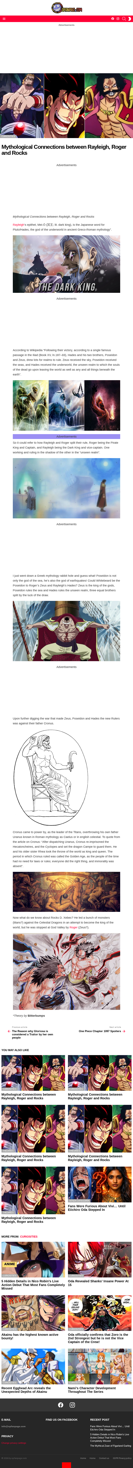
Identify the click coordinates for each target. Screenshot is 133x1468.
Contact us (104, 1458)
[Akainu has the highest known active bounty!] (33, 1313)
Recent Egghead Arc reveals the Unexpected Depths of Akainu (26, 1390)
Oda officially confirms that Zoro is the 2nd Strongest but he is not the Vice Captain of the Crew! (98, 1338)
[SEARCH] (124, 19)
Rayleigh (18, 224)
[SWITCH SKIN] (130, 19)
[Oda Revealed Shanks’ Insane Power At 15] (100, 1259)
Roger (74, 927)
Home (83, 1458)
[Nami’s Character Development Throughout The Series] (100, 1366)
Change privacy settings (13, 1443)
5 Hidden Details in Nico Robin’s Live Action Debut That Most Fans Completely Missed (33, 1284)
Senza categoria (79, 1200)
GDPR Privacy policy (122, 1458)
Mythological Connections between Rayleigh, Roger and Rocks (28, 1096)
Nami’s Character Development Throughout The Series (92, 1390)
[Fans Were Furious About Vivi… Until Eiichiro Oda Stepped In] (100, 1184)
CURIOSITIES (9, 1089)
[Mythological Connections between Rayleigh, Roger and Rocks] (33, 1073)
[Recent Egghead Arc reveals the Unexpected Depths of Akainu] (33, 1366)
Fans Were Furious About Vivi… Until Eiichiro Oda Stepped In (97, 1208)
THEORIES (8, 1151)
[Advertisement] (66, 49)
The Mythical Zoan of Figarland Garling (110, 1445)
